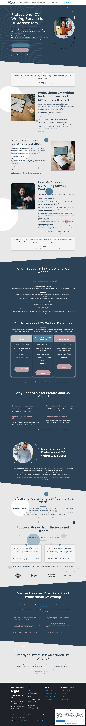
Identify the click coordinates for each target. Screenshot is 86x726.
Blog (49, 2)
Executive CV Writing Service (51, 693)
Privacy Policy (35, 517)
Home (21, 2)
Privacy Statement (72, 723)
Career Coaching (65, 697)
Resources (42, 2)
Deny (70, 720)
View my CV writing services (17, 55)
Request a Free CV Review (20, 45)
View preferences (80, 720)
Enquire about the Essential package (22, 369)
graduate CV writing (64, 126)
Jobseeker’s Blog (65, 699)
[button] (83, 710)
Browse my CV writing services (43, 673)
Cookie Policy (66, 723)
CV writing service (41, 172)
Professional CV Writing (50, 691)
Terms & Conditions (25, 720)
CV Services (26, 2)
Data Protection (40, 720)
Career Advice (34, 2)
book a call (33, 382)
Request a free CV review (23, 382)
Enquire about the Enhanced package (43, 372)
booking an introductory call (62, 200)
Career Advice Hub (66, 690)
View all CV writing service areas (18, 717)
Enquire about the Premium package (64, 367)
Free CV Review (49, 699)
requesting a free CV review (48, 200)
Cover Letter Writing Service (51, 694)
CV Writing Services (49, 690)
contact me (42, 517)
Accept (60, 720)
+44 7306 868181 (67, 2)
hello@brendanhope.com (33, 692)
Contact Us (54, 2)
